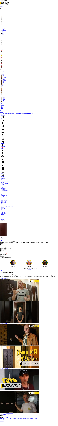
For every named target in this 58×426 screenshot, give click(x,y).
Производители (20, 418)
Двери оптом (17, 418)
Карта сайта (1, 420)
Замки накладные (4, 113)
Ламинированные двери (19, 111)
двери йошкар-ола (6, 5)
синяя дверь (14, 5)
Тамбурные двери (33, 111)
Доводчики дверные (23, 113)
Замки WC (2, 203)
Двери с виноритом (3, 188)
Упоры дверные (3, 196)
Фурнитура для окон (32, 113)
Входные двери (3, 115)
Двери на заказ (1, 110)
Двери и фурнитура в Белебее (9, 413)
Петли (2, 192)
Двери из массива (3, 184)
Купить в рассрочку (2, 238)
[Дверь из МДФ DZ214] (3, 236)
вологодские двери (2, 5)
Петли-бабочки (3, 208)
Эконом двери (2, 182)
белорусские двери (10, 5)
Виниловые (2, 179)
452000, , (4, 414)
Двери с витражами (3, 189)
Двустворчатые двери (15, 111)
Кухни (2, 210)
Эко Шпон (2, 177)
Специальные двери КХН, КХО (38, 111)
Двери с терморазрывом (5, 111)
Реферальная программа (3, 212)
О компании (2, 214)
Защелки (2, 198)
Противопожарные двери (28, 111)
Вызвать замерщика (29, 269)
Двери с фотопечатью (10, 111)
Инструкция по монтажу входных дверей (2, 419)
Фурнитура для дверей (14, 418)
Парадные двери (24, 111)
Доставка (2, 215)
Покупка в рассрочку (35, 418)
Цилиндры (2, 207)
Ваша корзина (1, 6)
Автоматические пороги (3, 193)
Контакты (1, 114)
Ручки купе (2, 209)
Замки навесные (13, 113)
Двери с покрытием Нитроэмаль (4, 186)
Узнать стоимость (13, 241)
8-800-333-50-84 (2, 421)
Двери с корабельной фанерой (4, 190)
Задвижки (2, 194)
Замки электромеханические (9, 113)
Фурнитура (1, 112)
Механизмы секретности (4, 195)
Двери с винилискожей (3, 180)
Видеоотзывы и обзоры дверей (25, 418)
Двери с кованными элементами (4, 183)
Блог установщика (31, 418)
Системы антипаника (27, 113)
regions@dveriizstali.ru (6, 417)
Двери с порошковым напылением (5, 181)
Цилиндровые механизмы (18, 113)
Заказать (1, 240)
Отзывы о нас (2, 270)
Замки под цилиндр (3, 204)
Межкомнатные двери (6, 418)
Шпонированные (3, 178)
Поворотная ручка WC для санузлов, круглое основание (7, 206)
